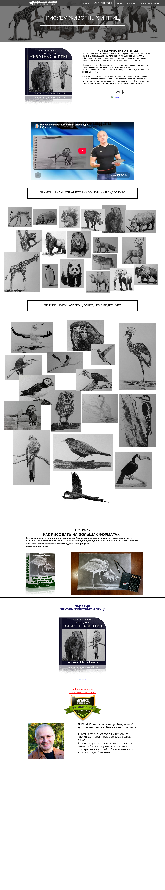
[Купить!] (115, 97)
